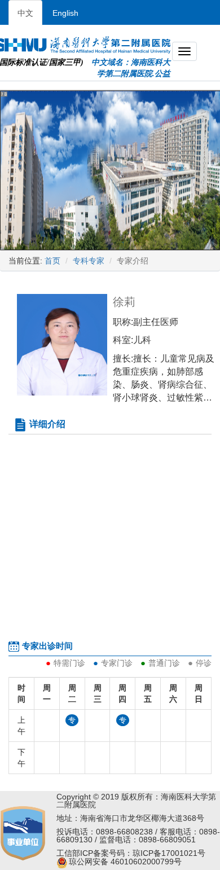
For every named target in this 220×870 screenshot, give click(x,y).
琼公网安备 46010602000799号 (125, 861)
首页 (52, 260)
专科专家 (88, 260)
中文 (25, 12)
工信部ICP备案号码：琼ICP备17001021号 (130, 853)
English (65, 12)
